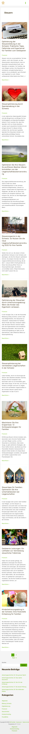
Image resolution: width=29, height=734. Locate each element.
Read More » (5, 80)
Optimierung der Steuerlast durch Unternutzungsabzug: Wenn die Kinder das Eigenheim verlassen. (13, 303)
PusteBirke (5, 717)
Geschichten (5, 711)
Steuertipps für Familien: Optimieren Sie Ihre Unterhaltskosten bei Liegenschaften (12, 490)
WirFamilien (12, 722)
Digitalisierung (6, 706)
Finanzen (4, 55)
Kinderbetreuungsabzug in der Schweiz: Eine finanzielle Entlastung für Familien (14, 611)
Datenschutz (26, 722)
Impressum (19, 722)
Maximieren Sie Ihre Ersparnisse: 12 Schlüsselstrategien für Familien (11, 425)
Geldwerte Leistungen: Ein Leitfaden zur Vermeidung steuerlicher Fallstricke (13, 550)
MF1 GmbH (18, 724)
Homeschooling (6, 714)
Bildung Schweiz (6, 703)
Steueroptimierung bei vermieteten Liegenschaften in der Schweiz (13, 365)
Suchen (4, 662)
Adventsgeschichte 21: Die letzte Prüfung (14, 686)
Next (14, 658)
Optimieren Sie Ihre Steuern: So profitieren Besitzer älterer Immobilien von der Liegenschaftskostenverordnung (14, 169)
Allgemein (5, 700)
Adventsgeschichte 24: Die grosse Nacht (14, 675)
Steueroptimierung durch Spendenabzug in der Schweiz (12, 106)
